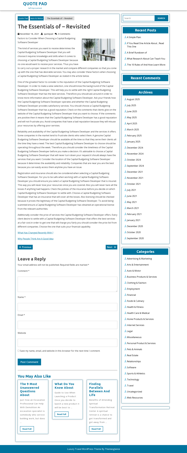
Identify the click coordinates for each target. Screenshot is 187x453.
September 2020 (135, 238)
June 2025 (132, 111)
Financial (131, 294)
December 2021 (135, 171)
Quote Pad (35, 3)
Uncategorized (134, 391)
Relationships (134, 361)
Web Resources (135, 397)
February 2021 (134, 214)
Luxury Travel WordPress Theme (84, 449)
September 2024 (135, 165)
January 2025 (133, 141)
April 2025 (132, 123)
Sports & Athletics (136, 373)
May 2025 (132, 117)
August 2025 (133, 99)
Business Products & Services (142, 276)
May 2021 (132, 202)
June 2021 (132, 196)
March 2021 (133, 208)
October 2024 (134, 159)
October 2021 (134, 183)
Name (22, 297)
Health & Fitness (135, 307)
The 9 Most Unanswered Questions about (29, 389)
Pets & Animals (134, 349)
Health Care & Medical (138, 313)
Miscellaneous (134, 337)
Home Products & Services (140, 319)
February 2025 (134, 135)
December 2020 (135, 226)
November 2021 (135, 177)
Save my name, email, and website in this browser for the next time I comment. (60, 350)
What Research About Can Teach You (146, 58)
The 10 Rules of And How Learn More (146, 64)
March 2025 (133, 129)
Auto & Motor (37, 18)
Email (21, 314)
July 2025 (131, 105)
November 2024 (135, 153)
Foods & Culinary (135, 300)
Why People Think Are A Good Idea (35, 238)
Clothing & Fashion (136, 282)
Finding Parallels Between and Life (99, 389)
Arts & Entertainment (138, 264)
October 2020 (134, 232)
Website (22, 332)
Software (131, 367)
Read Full (28, 429)
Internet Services (135, 325)
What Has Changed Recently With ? (35, 232)
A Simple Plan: (134, 37)
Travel (130, 385)
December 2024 (135, 147)
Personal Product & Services (141, 343)
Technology (133, 379)
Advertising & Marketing (139, 258)
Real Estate (132, 355)
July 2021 (131, 189)
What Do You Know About (64, 385)
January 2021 (133, 220)
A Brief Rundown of (137, 52)
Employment (133, 288)
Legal (130, 331)
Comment (23, 270)
